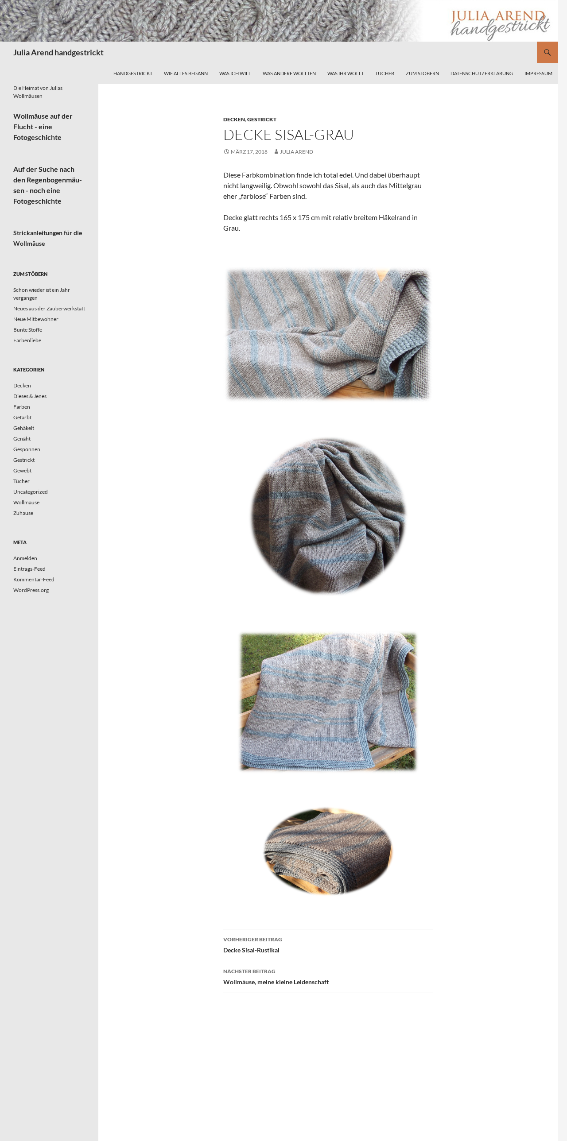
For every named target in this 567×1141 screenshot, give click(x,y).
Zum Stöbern (422, 73)
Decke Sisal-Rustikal (252, 945)
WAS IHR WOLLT (345, 73)
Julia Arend (296, 151)
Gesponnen (26, 449)
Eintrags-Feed (29, 568)
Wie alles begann (186, 73)
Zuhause (23, 513)
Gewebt (22, 470)
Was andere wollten (289, 73)
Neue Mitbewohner (35, 319)
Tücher (384, 73)
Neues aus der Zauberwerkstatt (49, 308)
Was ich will (235, 73)
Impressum (538, 73)
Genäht (22, 438)
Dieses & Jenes (30, 396)
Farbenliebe (27, 340)
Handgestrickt (132, 73)
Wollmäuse (26, 502)
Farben (21, 406)
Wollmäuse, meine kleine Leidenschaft (276, 977)
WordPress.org (31, 590)
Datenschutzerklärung (481, 73)
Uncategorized (30, 491)
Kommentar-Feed (33, 579)
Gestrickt (261, 119)
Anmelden (25, 558)
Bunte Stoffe (27, 329)
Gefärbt (22, 417)
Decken (234, 119)
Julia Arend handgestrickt (58, 52)
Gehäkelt (23, 428)
